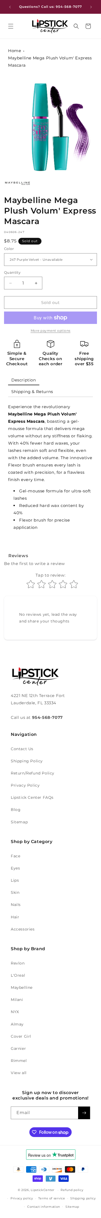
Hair (15, 917)
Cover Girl (21, 1036)
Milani (17, 999)
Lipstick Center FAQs (32, 797)
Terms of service (51, 1198)
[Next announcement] (91, 7)
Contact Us (22, 748)
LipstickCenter (42, 1190)
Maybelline (22, 987)
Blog (15, 809)
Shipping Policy (27, 761)
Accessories (23, 929)
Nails (16, 904)
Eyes (15, 868)
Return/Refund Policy (32, 773)
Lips (15, 880)
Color (9, 248)
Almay (17, 1024)
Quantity (12, 272)
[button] (11, 26)
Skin (15, 892)
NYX (15, 1011)
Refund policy (72, 1190)
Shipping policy (83, 1198)
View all (19, 1072)
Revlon (18, 963)
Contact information (43, 1207)
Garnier (18, 1048)
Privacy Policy (25, 785)
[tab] (23, 380)
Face (15, 856)
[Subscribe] (84, 1113)
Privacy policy (22, 1198)
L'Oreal (18, 975)
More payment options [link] (51, 331)
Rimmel (19, 1060)
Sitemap (19, 822)
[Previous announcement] (10, 7)
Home (14, 50)
